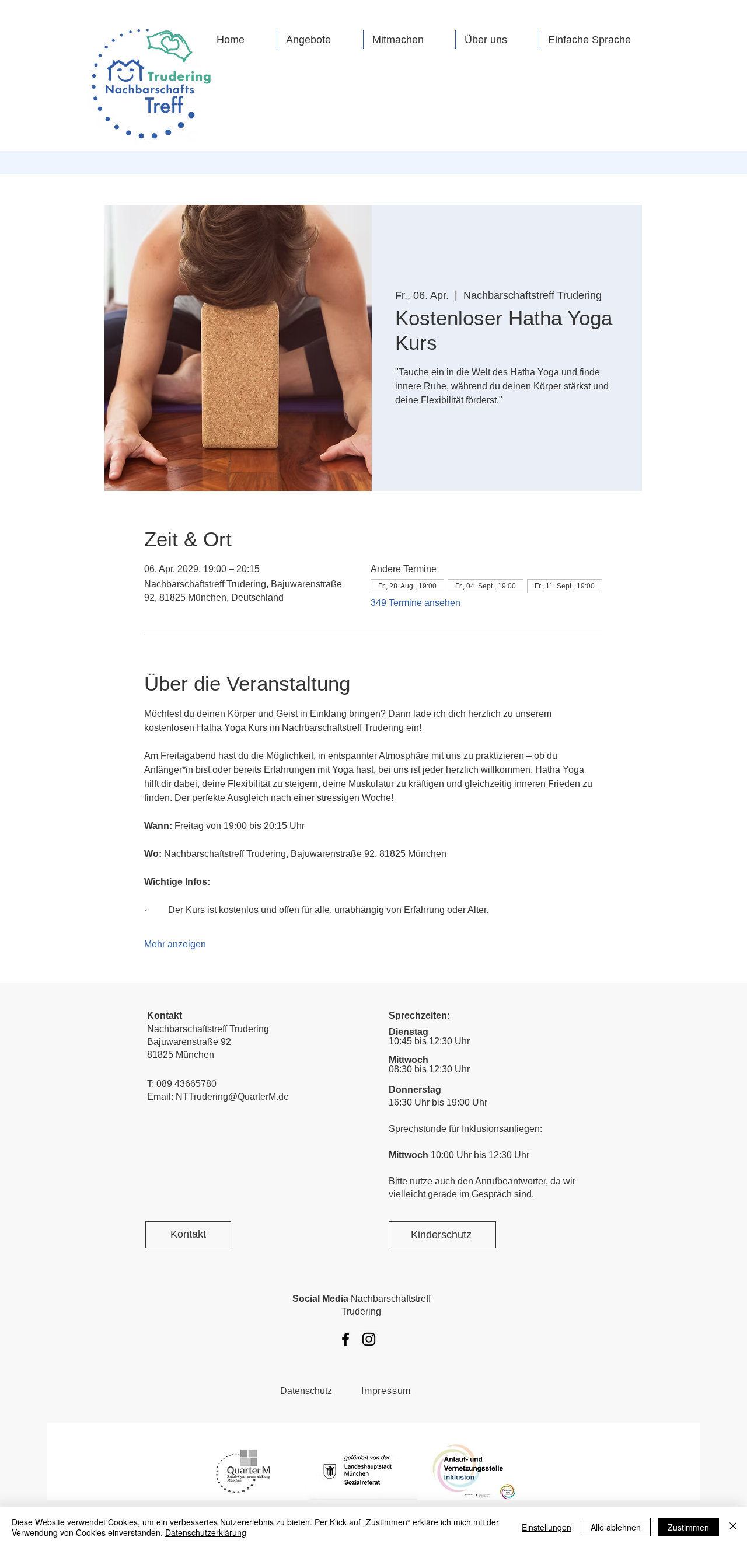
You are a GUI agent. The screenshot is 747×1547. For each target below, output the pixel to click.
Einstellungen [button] (546, 1527)
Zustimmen (688, 1527)
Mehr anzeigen (175, 944)
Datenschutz (306, 1391)
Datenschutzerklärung (205, 1532)
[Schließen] (733, 1527)
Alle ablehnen (616, 1527)
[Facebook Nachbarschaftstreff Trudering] (345, 1339)
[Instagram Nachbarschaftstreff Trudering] (369, 1339)
